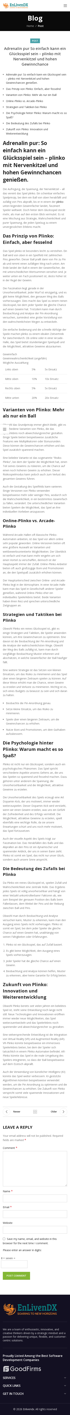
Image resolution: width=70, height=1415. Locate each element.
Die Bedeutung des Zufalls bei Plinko (28, 123)
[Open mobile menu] (65, 5)
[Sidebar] (4, 429)
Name (8, 1191)
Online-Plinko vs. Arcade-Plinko (24, 101)
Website (8, 1223)
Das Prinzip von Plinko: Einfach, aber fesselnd (33, 89)
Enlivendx (28, 1409)
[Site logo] (16, 5)
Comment (10, 1148)
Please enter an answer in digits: (22, 1250)
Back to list (35, 1111)
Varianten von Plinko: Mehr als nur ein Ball (31, 95)
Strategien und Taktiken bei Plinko (26, 107)
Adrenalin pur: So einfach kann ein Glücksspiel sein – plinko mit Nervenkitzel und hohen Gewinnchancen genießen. (36, 79)
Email (7, 1207)
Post (41, 26)
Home (30, 26)
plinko (59, 202)
